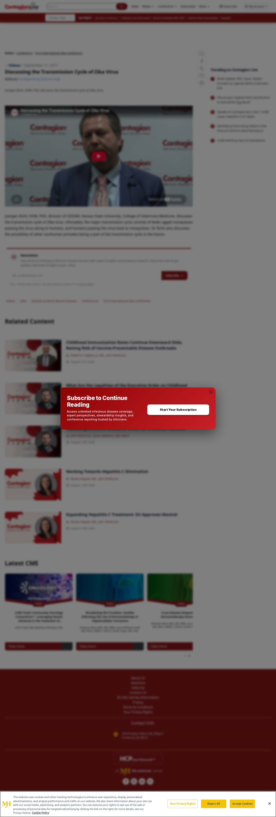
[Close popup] (211, 392)
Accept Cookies (242, 803)
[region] (138, 804)
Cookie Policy (40, 813)
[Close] (269, 803)
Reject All (213, 803)
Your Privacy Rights (182, 803)
